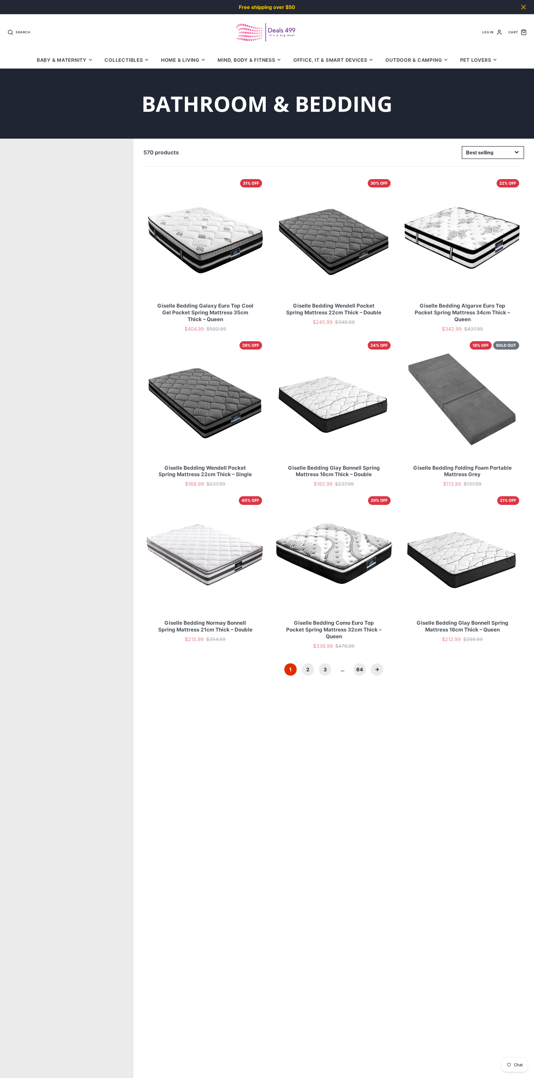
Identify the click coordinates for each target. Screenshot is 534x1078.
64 (359, 669)
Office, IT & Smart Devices (330, 60)
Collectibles (123, 60)
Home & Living (180, 60)
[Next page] (377, 669)
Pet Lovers (475, 60)
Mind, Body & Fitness (246, 60)
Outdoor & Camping (413, 60)
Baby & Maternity (62, 60)
